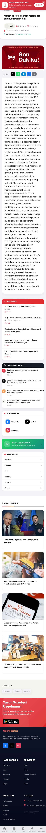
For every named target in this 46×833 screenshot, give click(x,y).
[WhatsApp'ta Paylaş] (18, 74)
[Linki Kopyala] (34, 74)
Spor (6, 471)
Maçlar (26, 779)
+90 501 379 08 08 (34, 801)
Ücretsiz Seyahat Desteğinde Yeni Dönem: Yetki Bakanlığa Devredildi (23, 330)
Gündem (6, 765)
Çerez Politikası (9, 819)
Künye (5, 805)
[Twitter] (11, 745)
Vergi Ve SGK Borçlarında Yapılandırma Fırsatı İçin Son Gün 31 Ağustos (23, 319)
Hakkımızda (7, 801)
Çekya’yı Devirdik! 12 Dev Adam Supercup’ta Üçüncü (21, 352)
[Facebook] (5, 745)
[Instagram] (18, 745)
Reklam (6, 810)
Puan (26, 784)
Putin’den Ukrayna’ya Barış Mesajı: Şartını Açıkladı (20, 308)
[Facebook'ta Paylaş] (29, 74)
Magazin (8, 482)
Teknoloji (8, 477)
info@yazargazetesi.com (36, 805)
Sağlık (5, 784)
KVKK (5, 815)
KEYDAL (36, 811)
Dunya (7, 488)
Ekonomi (8, 465)
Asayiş (17, 10)
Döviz (26, 765)
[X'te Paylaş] (13, 74)
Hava (26, 770)
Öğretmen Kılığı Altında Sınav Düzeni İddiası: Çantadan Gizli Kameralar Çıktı (21, 341)
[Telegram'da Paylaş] (23, 74)
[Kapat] (43, 2)
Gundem (8, 460)
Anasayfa (7, 10)
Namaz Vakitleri (30, 774)
